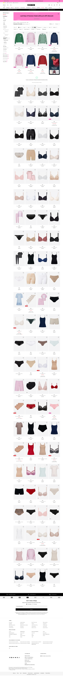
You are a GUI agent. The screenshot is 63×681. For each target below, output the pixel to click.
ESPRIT (21, 634)
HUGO (44, 631)
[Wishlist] (56, 5)
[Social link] (9, 657)
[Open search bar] (59, 7)
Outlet (5, 2)
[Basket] (59, 5)
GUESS (33, 635)
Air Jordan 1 (10, 622)
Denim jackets (11, 626)
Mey (27, 22)
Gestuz (44, 635)
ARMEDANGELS (22, 631)
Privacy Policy (18, 613)
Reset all (44, 29)
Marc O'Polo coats (34, 622)
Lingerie (33, 623)
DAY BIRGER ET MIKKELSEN (13, 634)
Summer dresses (45, 627)
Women (14, 22)
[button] (51, 24)
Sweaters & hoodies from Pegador (25, 643)
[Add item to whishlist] (23, 32)
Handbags (10, 623)
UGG (9, 635)
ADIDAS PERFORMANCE (35, 631)
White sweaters (45, 622)
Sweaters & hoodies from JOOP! (47, 643)
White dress (22, 623)
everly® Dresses (11, 627)
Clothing (18, 22)
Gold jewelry (22, 627)
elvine (32, 634)
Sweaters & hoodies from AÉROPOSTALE (35, 644)
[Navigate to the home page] (14, 654)
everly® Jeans (45, 626)
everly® (10, 631)
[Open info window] (59, 1)
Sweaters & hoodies (23, 22)
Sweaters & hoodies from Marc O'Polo (14, 643)
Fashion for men (34, 627)
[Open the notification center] (54, 5)
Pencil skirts (22, 626)
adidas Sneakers (22, 622)
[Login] (51, 5)
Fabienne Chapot (22, 635)
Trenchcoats (44, 623)
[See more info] (19, 50)
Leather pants (34, 626)
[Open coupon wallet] (49, 5)
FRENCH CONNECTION (46, 634)
